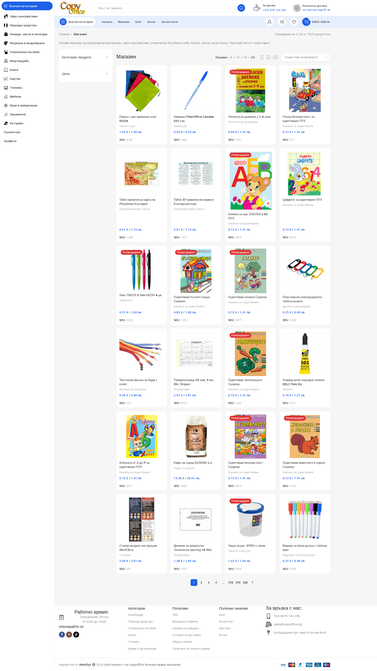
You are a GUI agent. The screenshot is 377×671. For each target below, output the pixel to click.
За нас (223, 635)
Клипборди (135, 615)
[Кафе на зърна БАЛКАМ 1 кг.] (196, 436)
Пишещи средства (140, 621)
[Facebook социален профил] (62, 635)
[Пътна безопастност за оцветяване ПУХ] (305, 90)
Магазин (225, 628)
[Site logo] (73, 8)
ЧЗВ (175, 615)
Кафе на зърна (184, 468)
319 (238, 582)
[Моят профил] (269, 22)
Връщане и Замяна (185, 621)
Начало (64, 34)
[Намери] (241, 8)
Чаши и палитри (239, 551)
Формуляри (181, 389)
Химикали (180, 126)
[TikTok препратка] (76, 635)
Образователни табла (134, 209)
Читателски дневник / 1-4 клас (249, 117)
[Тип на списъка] (262, 57)
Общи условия (182, 641)
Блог (222, 615)
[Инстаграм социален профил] (69, 635)
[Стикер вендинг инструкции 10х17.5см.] (141, 519)
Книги (132, 635)
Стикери (125, 555)
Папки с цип (127, 126)
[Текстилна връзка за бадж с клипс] (141, 354)
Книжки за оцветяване (298, 126)
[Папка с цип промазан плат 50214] (141, 90)
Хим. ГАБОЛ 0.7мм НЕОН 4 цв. (140, 295)
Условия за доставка (186, 635)
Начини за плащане (185, 628)
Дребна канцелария (296, 306)
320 (245, 582)
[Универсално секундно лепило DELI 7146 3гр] (305, 354)
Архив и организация (142, 648)
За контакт (226, 621)
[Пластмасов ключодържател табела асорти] (305, 271)
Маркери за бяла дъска (299, 555)
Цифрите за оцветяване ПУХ (302, 199)
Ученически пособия (142, 628)
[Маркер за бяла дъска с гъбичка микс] (305, 519)
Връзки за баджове (132, 389)
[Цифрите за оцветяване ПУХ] (305, 173)
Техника (133, 641)
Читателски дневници (243, 122)
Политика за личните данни (191, 648)
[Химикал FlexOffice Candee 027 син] (196, 90)
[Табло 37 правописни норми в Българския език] (196, 173)
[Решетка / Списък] (268, 57)
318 (230, 582)
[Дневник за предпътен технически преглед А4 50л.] (196, 519)
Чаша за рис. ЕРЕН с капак (246, 545)
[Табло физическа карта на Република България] (141, 173)
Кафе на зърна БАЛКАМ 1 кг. (193, 463)
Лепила (287, 389)
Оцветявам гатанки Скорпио (247, 297)
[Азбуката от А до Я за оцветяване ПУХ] (141, 436)
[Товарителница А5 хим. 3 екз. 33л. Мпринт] (196, 354)
